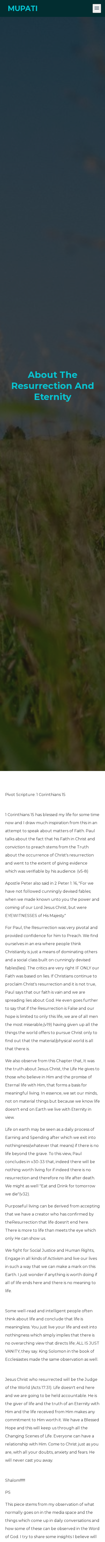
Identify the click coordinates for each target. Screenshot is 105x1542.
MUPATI (23, 8)
